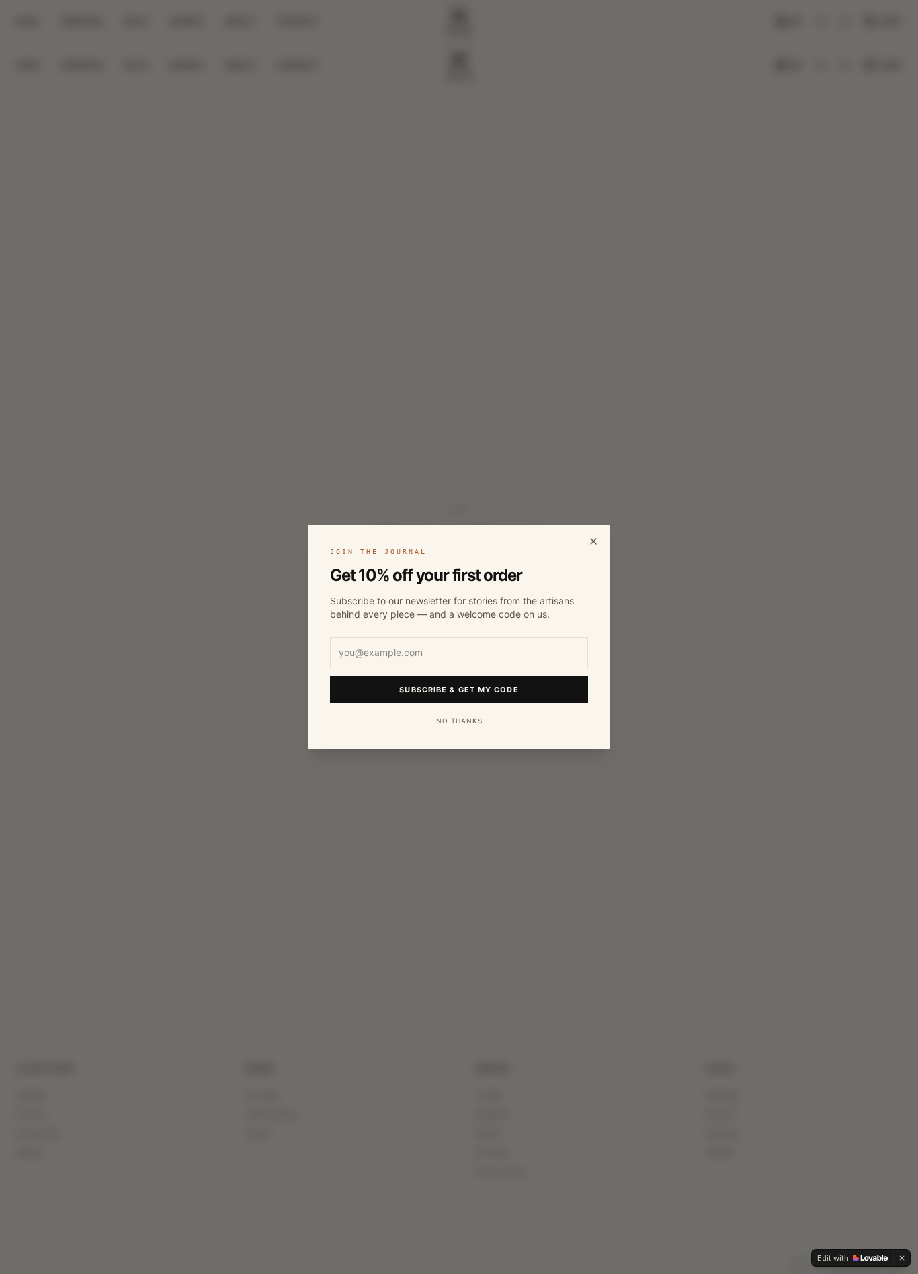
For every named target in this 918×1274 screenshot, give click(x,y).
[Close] (593, 541)
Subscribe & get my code (458, 689)
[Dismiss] (902, 1258)
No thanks (459, 721)
